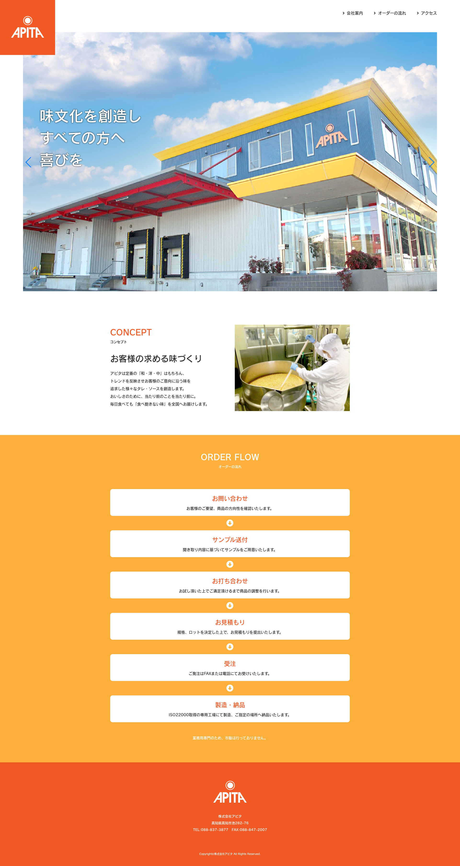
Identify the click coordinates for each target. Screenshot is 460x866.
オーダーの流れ (392, 13)
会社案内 (355, 13)
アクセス (429, 13)
